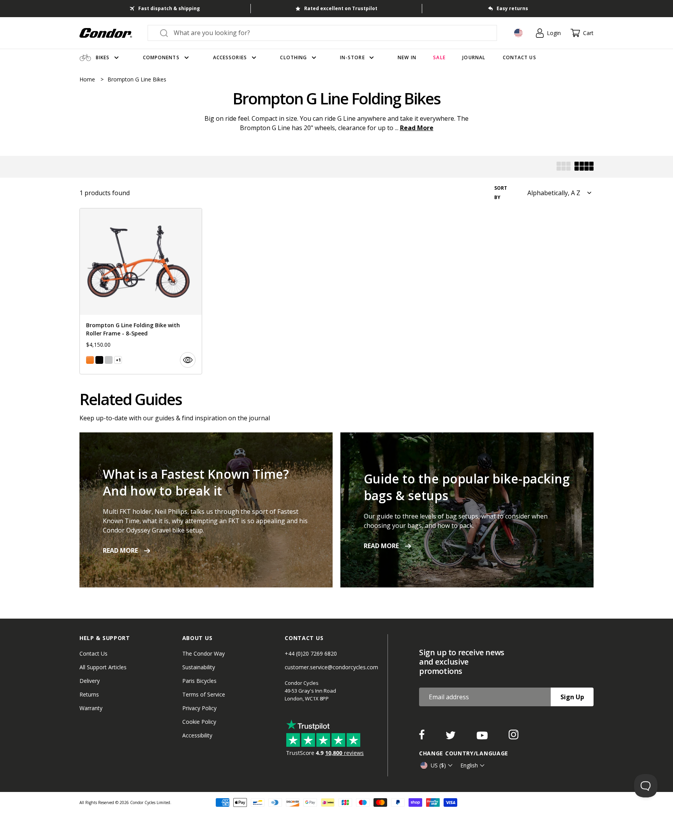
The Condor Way (203, 653)
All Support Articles (103, 667)
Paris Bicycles (199, 680)
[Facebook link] (422, 737)
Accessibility (197, 735)
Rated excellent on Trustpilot (340, 8)
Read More (416, 127)
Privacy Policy (199, 708)
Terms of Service (203, 694)
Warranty (90, 708)
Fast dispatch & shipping (169, 8)
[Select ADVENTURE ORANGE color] (90, 360)
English (469, 765)
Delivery (89, 680)
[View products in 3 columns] (564, 167)
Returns (89, 694)
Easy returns (512, 8)
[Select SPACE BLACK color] (99, 360)
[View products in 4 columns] (584, 167)
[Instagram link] (513, 737)
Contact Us (93, 653)
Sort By (500, 193)
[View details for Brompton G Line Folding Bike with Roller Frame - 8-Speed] (141, 291)
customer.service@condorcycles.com (331, 667)
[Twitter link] (451, 737)
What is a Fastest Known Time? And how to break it (196, 482)
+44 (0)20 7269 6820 (311, 653)
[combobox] (329, 32)
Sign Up (572, 697)
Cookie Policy (199, 721)
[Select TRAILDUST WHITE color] (109, 360)
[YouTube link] (483, 737)
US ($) (438, 765)
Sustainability (198, 667)
